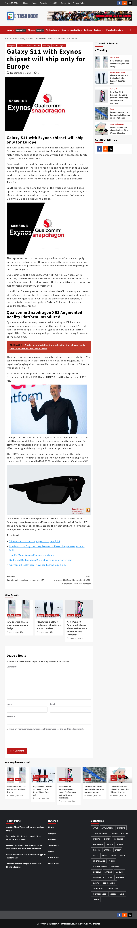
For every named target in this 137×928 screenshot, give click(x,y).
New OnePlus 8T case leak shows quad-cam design (17, 625)
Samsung (46, 46)
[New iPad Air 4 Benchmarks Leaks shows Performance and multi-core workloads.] (79, 609)
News (16, 30)
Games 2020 (118, 839)
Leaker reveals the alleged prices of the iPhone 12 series (119, 130)
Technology (51, 30)
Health (110, 844)
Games (65, 30)
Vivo (122, 894)
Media (105, 855)
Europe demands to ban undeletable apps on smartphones (120, 115)
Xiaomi (96, 899)
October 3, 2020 (14, 632)
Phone (34, 3)
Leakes (21, 46)
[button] (130, 30)
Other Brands (99, 861)
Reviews (97, 30)
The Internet (113, 888)
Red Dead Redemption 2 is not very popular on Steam (41, 559)
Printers (115, 866)
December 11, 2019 (21, 72)
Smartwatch (53, 863)
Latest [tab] (101, 43)
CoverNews (81, 923)
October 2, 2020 (118, 796)
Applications (76, 30)
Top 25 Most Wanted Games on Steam (31, 554)
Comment (12, 666)
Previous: (25, 578)
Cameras (121, 828)
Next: (72, 580)
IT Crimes (96, 850)
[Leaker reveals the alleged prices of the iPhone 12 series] (101, 128)
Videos (113, 894)
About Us (53, 3)
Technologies (58, 46)
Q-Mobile (97, 872)
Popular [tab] (113, 43)
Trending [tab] (102, 50)
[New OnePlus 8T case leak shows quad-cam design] (19, 609)
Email (53, 704)
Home (25, 3)
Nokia (122, 855)
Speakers (120, 877)
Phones (36, 30)
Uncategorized (99, 894)
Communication (100, 833)
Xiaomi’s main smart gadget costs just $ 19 (34, 541)
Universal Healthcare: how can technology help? (37, 564)
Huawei (120, 844)
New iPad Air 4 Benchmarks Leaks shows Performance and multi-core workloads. (77, 628)
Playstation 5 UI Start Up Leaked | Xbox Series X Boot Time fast (49, 625)
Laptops (107, 850)
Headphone (98, 844)
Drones (114, 833)
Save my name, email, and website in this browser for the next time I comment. (46, 728)
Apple (112, 124)
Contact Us (65, 3)
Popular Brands (113, 30)
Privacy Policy (79, 3)
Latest (118, 850)
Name (10, 704)
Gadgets (43, 3)
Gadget (124, 833)
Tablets (96, 883)
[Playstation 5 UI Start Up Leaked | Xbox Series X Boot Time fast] (49, 609)
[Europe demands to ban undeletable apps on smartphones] (101, 113)
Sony (110, 877)
